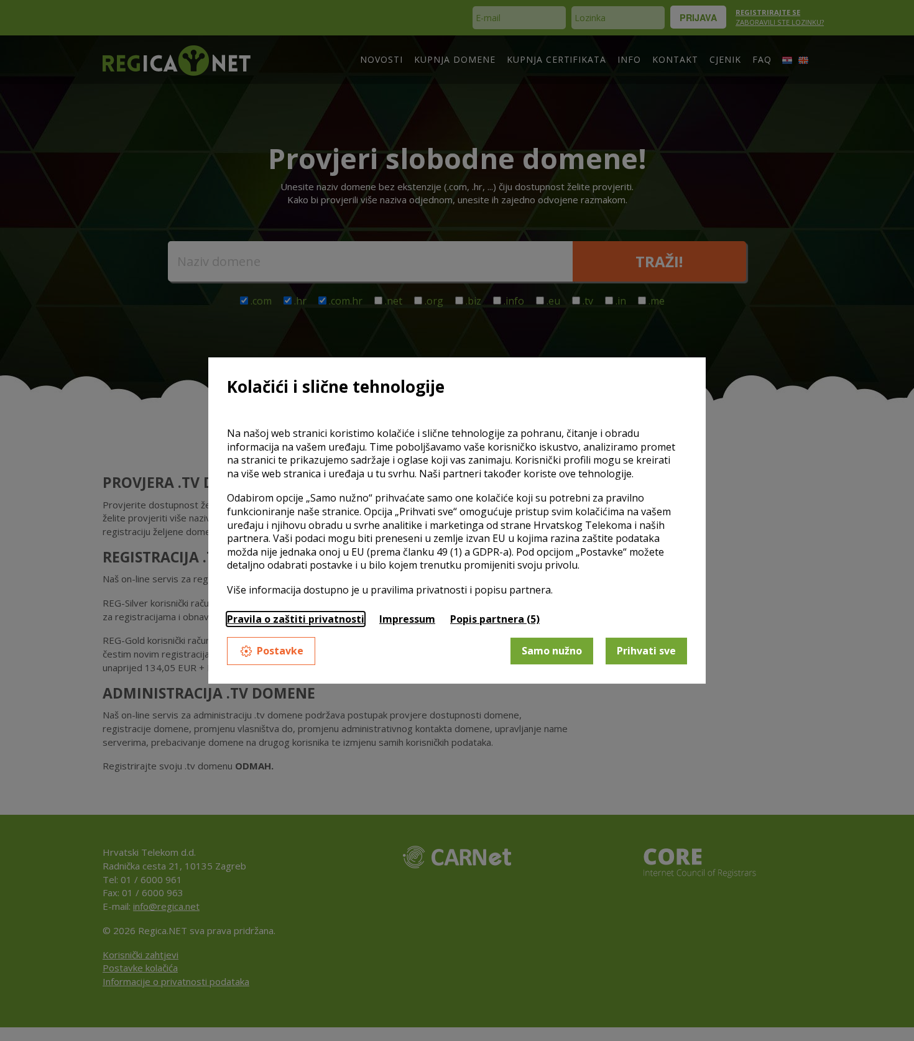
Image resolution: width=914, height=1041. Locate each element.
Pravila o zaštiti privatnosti (295, 619)
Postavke (280, 651)
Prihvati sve (646, 651)
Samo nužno (552, 651)
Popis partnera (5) (495, 619)
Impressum (407, 619)
